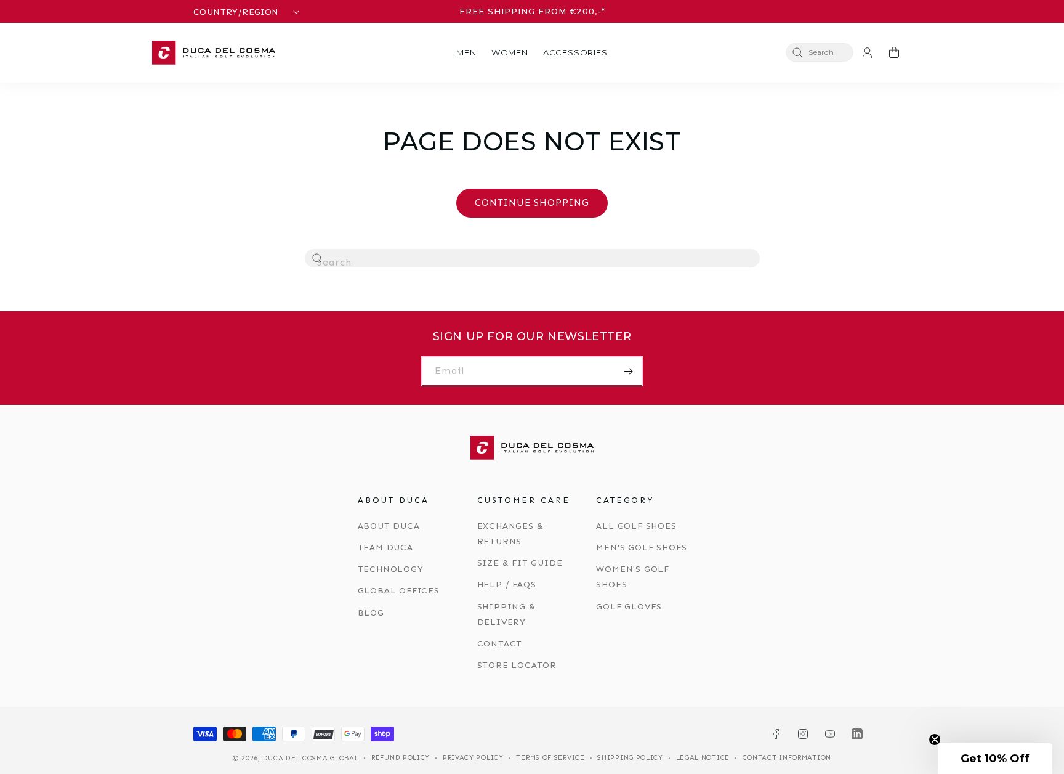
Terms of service (550, 758)
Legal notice (703, 758)
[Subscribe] (628, 371)
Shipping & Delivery (506, 614)
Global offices (399, 590)
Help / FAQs (506, 584)
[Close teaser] (935, 739)
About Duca (389, 526)
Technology (391, 569)
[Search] (317, 258)
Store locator (517, 665)
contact (500, 643)
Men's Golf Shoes (641, 547)
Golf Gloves (629, 606)
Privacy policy (473, 758)
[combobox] (532, 258)
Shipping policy (630, 758)
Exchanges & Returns (510, 534)
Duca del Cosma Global (311, 758)
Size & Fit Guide (520, 563)
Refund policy (400, 758)
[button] (466, 53)
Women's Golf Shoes (632, 577)
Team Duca (385, 547)
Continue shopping (532, 202)
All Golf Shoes (636, 526)
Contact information (787, 758)
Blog (371, 613)
